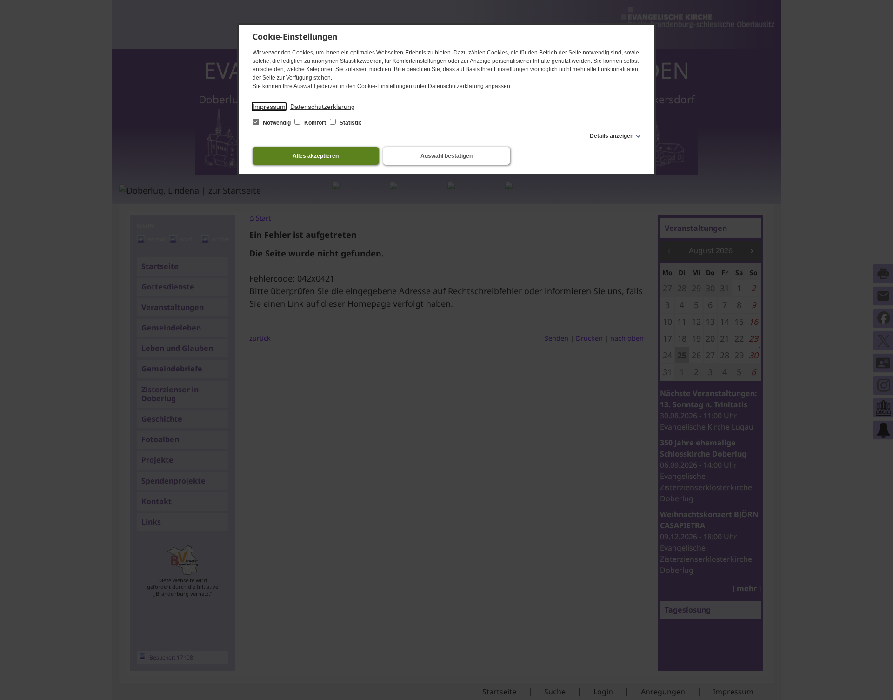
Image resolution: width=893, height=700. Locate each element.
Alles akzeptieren (316, 156)
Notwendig (276, 123)
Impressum (269, 106)
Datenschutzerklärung (322, 106)
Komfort (315, 123)
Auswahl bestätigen (446, 156)
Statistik (349, 123)
